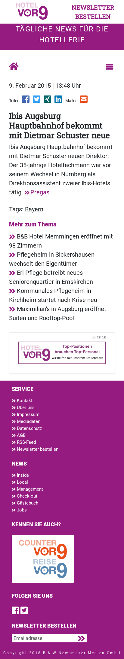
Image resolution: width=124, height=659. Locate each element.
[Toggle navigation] (109, 66)
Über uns (25, 407)
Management (29, 489)
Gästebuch (27, 503)
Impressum (27, 414)
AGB (21, 435)
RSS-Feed (26, 442)
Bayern (34, 209)
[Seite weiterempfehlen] (84, 101)
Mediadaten (28, 421)
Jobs (21, 510)
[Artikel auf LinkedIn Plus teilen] (58, 101)
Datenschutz (29, 428)
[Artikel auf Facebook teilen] (26, 101)
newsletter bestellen (93, 11)
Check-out (26, 496)
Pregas (39, 192)
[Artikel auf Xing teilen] (48, 101)
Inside (22, 475)
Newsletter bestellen (37, 449)
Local (22, 482)
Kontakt (24, 400)
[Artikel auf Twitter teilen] (37, 101)
